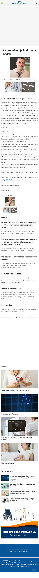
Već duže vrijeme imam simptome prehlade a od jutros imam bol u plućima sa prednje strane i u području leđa (19, 241)
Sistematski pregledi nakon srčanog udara (15, 390)
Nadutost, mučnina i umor (11, 288)
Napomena (13, 551)
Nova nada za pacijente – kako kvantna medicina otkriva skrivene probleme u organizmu (22, 478)
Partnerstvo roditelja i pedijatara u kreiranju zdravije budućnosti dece (23, 492)
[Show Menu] (2, 3)
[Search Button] (37, 3)
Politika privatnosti (23, 551)
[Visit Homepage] (19, 3)
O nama (7, 549)
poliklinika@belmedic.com (12, 180)
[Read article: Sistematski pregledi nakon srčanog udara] (19, 379)
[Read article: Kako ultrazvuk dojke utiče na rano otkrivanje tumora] (19, 426)
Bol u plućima (6, 305)
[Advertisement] (19, 26)
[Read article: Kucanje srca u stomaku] (19, 403)
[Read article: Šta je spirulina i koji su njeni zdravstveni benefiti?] (5, 486)
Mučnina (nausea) (7, 463)
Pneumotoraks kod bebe (11, 274)
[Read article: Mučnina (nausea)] (19, 452)
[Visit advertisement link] (19, 523)
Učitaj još (19, 317)
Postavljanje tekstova (26, 549)
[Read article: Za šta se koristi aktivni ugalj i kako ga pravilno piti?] (5, 500)
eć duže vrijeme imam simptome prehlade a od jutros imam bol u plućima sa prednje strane (18, 224)
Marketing (15, 549)
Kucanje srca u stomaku (9, 414)
